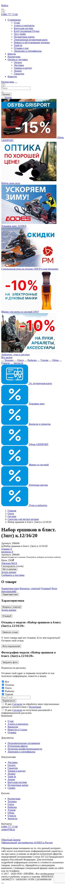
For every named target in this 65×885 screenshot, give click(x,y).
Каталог (6, 94)
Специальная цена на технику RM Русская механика (29, 268)
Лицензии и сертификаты (28, 51)
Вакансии (13, 726)
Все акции (6, 357)
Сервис (11, 788)
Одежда (5, 363)
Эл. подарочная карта (40, 383)
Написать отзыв (10, 632)
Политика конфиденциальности (25, 748)
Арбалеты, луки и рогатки (15, 354)
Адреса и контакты (24, 25)
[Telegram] (11, 837)
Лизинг (18, 70)
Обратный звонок (11, 839)
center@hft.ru (8, 829)
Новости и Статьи (17, 729)
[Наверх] (2, 883)
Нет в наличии (9, 569)
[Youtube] (4, 837)
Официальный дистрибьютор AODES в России (27, 842)
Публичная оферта (18, 746)
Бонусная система (23, 28)
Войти (4, 5)
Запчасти (18, 363)
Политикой (35, 707)
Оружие (12, 516)
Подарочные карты (24, 36)
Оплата (18, 62)
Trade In (18, 45)
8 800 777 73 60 (9, 14)
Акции (8, 97)
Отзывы (7, 616)
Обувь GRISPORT (38, 444)
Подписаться (9, 701)
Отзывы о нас (21, 48)
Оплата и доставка (18, 59)
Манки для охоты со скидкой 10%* (20, 311)
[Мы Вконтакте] (16, 837)
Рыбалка (32, 360)
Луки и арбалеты (37, 505)
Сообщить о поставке (12, 575)
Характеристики (10, 594)
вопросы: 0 (7, 551)
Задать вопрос (8, 572)
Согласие (17, 704)
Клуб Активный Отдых (26, 31)
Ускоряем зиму (36, 403)
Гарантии (19, 73)
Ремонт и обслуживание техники (32, 42)
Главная (12, 510)
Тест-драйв (20, 34)
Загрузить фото (10, 662)
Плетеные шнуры (38, 485)
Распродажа (14, 56)
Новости (12, 76)
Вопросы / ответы (12, 607)
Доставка (19, 65)
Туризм (44, 360)
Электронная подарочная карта (30, 39)
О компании (14, 19)
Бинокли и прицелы (39, 424)
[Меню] (2, 9)
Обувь (55, 360)
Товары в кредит (23, 68)
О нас (17, 22)
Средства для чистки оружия (23, 519)
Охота (20, 360)
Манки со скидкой (38, 464)
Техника (8, 360)
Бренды (12, 53)
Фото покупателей (11, 646)
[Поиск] (16, 82)
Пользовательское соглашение (24, 743)
